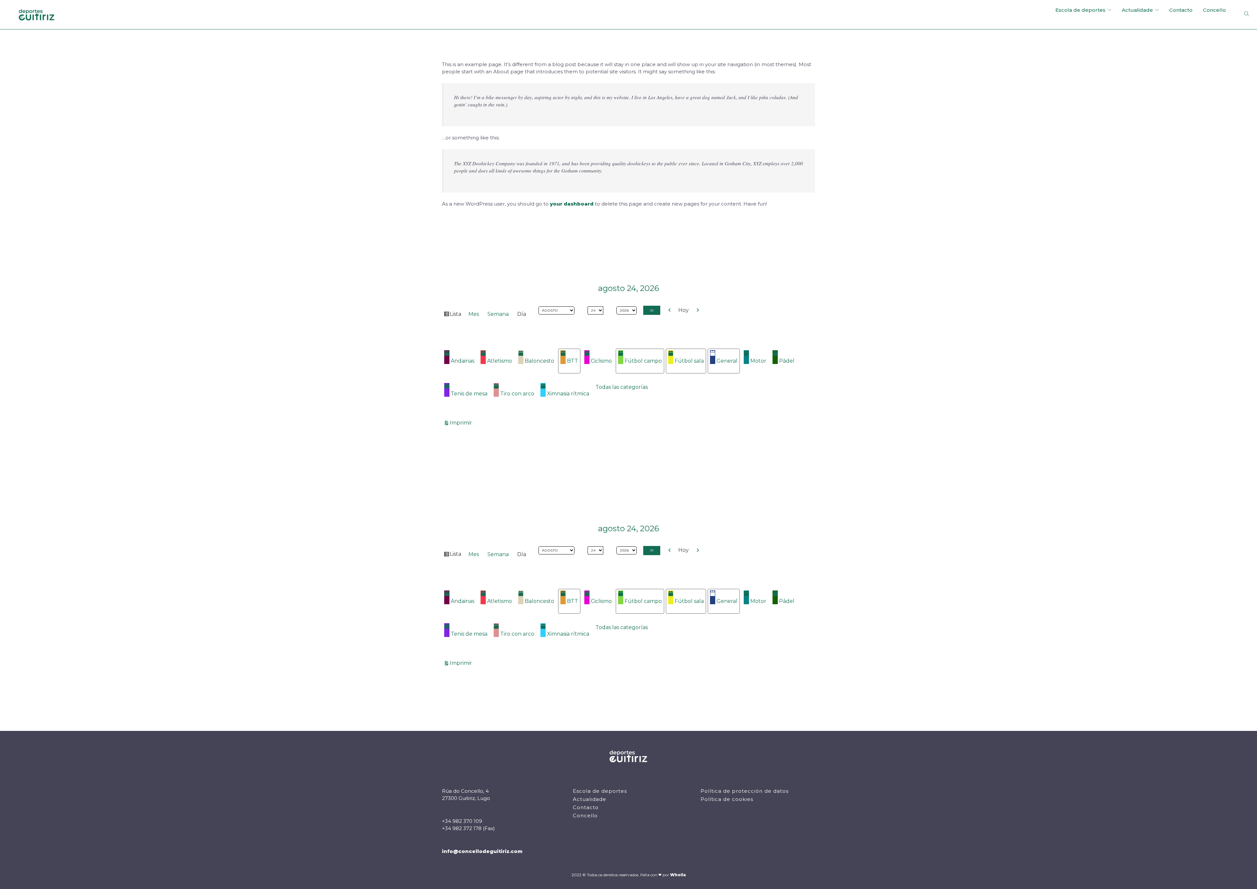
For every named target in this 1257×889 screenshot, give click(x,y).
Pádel (786, 361)
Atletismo (499, 361)
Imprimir (462, 422)
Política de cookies (727, 799)
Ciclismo (601, 361)
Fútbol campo (643, 361)
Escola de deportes (1080, 10)
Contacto (1181, 10)
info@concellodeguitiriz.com (482, 851)
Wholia (678, 874)
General (727, 361)
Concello (1214, 10)
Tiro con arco (517, 393)
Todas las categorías (621, 387)
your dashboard (571, 204)
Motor (758, 361)
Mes (473, 314)
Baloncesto (539, 361)
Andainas (462, 361)
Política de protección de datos (745, 791)
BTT (572, 361)
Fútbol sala (689, 361)
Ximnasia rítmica (568, 393)
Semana (498, 314)
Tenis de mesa (469, 393)
